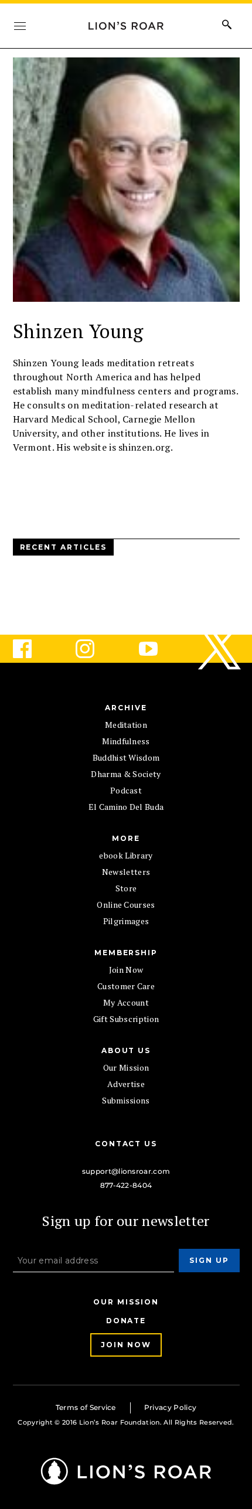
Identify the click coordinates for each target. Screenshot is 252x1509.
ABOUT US (126, 1050)
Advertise (126, 1083)
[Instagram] (94, 649)
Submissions (126, 1100)
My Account (126, 1002)
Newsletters (126, 871)
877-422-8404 (126, 1185)
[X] (220, 649)
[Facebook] (32, 649)
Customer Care (126, 986)
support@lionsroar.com (126, 1171)
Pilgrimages (126, 920)
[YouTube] (158, 649)
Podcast (126, 790)
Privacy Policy (170, 1407)
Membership (126, 952)
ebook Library (125, 855)
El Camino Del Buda (126, 806)
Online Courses (126, 904)
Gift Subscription (126, 1018)
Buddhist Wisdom (126, 757)
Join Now (126, 969)
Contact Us (126, 1143)
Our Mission (126, 1067)
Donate (126, 1320)
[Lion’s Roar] (126, 1480)
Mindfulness (126, 741)
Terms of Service (86, 1407)
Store (126, 888)
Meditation (126, 724)
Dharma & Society (126, 773)
